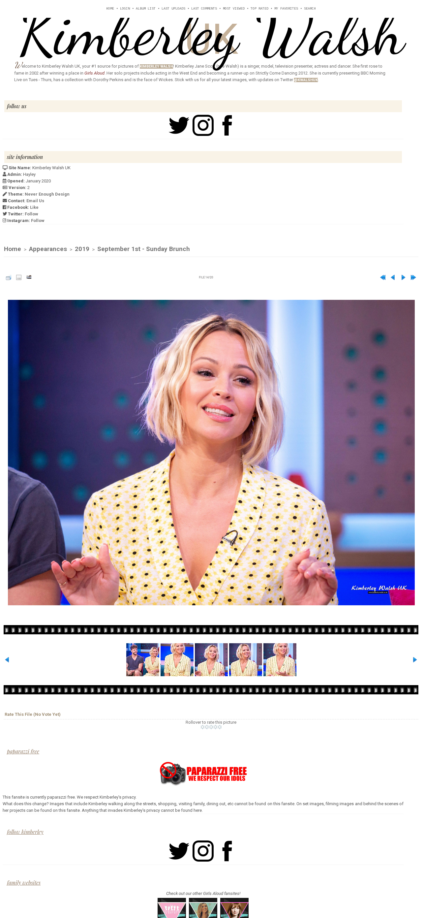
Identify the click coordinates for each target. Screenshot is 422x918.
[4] (215, 727)
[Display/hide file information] (19, 277)
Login (125, 9)
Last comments (204, 9)
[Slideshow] (29, 277)
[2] (207, 727)
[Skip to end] (413, 277)
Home (110, 9)
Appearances (48, 249)
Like (34, 207)
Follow (31, 213)
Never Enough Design (47, 194)
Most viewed (234, 9)
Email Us (35, 200)
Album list (146, 9)
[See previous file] (393, 277)
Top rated (259, 9)
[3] (211, 727)
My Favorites (286, 9)
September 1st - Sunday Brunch (143, 249)
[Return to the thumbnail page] (8, 277)
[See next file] (403, 277)
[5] (220, 727)
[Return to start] (382, 277)
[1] (202, 727)
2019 (82, 249)
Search (310, 9)
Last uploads (173, 9)
